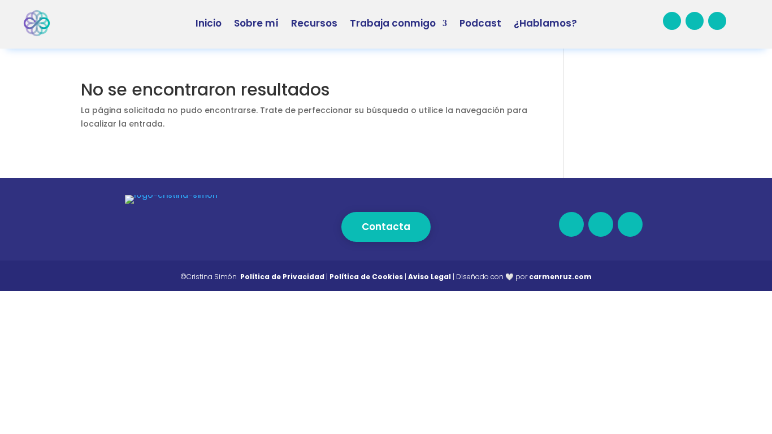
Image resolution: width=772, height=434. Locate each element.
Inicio (209, 23)
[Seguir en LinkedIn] (695, 21)
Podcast (480, 23)
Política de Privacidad (282, 276)
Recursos (314, 23)
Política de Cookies (366, 276)
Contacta (386, 226)
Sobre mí (256, 23)
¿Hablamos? (545, 23)
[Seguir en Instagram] (717, 21)
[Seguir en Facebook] (672, 21)
